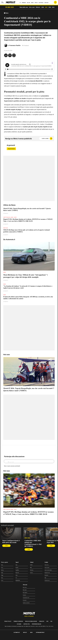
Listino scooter (47, 567)
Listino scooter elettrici (48, 570)
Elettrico (2, 570)
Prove (2, 567)
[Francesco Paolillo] (5, 45)
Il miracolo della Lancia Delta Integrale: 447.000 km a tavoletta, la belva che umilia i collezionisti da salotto (28, 297)
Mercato (25, 584)
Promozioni (24, 600)
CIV (16, 577)
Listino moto (46, 564)
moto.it (25, 632)
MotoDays (31, 570)
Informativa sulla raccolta (6, 637)
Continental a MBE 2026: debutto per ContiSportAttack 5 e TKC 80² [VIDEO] (33, 543)
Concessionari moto (26, 597)
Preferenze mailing (36, 624)
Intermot (31, 572)
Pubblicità (41, 621)
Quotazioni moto (47, 572)
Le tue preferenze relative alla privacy (24, 637)
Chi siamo (19, 624)
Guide (2, 572)
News (6, 13)
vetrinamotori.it (40, 632)
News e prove (4, 562)
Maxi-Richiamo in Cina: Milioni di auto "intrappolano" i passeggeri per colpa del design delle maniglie (25, 276)
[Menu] (2, 2)
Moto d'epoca (25, 592)
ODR (47, 621)
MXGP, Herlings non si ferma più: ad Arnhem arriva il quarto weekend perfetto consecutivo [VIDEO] (26, 231)
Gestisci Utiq (26, 624)
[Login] (55, 2)
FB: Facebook (25, 45)
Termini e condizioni (18, 621)
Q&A (45, 577)
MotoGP (17, 567)
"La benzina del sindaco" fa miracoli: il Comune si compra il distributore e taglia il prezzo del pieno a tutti (27, 287)
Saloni (31, 562)
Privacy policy (7, 621)
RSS (51, 621)
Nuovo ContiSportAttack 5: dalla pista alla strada (11, 541)
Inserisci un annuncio (26, 602)
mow (31, 632)
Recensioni (46, 575)
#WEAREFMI (18, 580)
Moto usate (24, 589)
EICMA (31, 564)
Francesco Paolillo (14, 45)
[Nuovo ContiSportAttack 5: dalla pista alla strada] (11, 533)
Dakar (17, 575)
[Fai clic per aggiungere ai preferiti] (10, 55)
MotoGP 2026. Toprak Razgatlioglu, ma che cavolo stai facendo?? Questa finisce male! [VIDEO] (27, 209)
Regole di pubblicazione (31, 621)
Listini (46, 562)
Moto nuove (25, 587)
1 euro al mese (45, 138)
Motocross (17, 572)
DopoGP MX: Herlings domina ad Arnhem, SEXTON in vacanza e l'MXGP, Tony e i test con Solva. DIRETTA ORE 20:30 (28, 220)
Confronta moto (47, 580)
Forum (2, 580)
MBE (31, 567)
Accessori (24, 595)
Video (2, 577)
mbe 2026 (27, 538)
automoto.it (17, 632)
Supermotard (11, 149)
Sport (17, 562)
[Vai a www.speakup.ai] (52, 63)
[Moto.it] (10, 2)
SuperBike (17, 570)
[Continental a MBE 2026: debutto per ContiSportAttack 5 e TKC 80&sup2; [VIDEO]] (33, 533)
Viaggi (2, 575)
